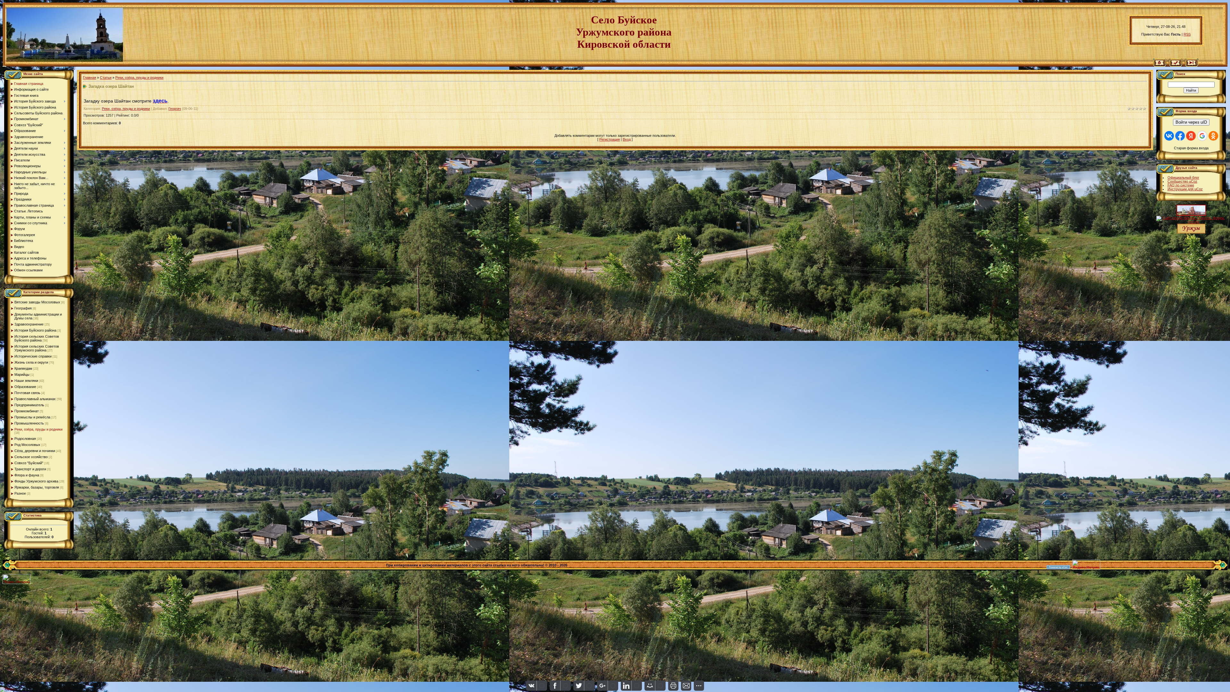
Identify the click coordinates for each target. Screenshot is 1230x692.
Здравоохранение (29, 324)
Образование (25, 387)
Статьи (105, 77)
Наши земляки (26, 381)
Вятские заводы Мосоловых (37, 302)
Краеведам (23, 368)
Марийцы (21, 374)
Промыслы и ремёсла (32, 417)
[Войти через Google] (1202, 136)
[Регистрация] (1175, 65)
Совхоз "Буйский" (28, 463)
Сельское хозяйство (31, 457)
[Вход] (1191, 65)
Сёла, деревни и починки (34, 451)
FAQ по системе (1181, 185)
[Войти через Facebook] (1180, 136)
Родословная (25, 439)
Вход (627, 139)
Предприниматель (29, 405)
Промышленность (29, 423)
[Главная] (1159, 65)
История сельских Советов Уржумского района (36, 348)
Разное (20, 493)
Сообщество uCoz (1182, 181)
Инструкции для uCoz (1185, 189)
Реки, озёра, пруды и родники (38, 429)
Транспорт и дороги (30, 469)
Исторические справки (33, 356)
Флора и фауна (26, 475)
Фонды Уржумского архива (36, 481)
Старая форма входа (1191, 148)
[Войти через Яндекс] (1191, 136)
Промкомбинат (26, 411)
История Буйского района (35, 330)
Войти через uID (1191, 122)
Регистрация (609, 139)
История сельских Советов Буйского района (36, 338)
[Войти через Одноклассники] (1213, 136)
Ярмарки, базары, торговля (36, 487)
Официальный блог (1183, 177)
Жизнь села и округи (31, 362)
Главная (89, 77)
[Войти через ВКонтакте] (1169, 136)
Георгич (174, 109)
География (23, 308)
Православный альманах (35, 399)
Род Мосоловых (27, 445)
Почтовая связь (27, 393)
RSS (1187, 34)
